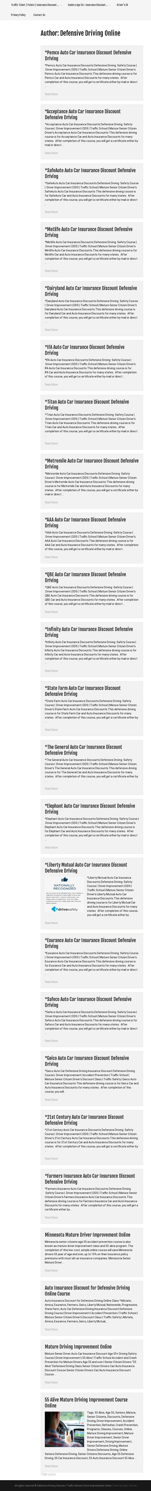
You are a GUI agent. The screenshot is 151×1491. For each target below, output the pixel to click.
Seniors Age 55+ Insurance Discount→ (88, 5)
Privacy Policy (18, 15)
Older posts (48, 1474)
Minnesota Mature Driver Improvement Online (87, 1235)
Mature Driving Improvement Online (78, 1347)
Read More (51, 94)
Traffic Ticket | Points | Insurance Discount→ (35, 5)
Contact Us (39, 15)
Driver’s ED (122, 5)
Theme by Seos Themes (124, 1485)
